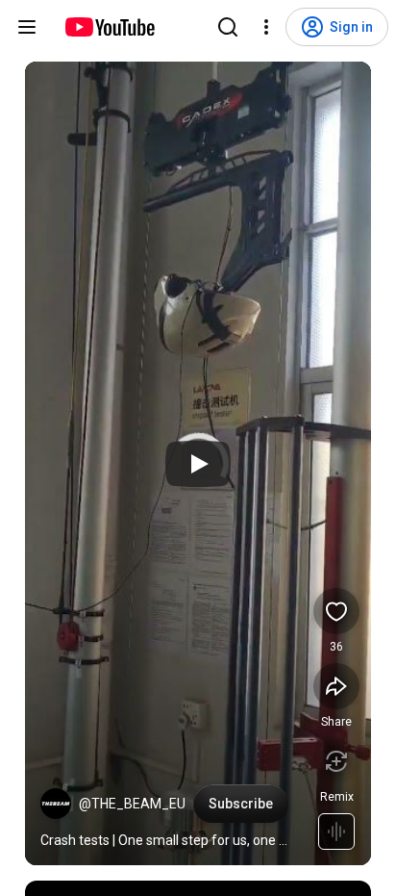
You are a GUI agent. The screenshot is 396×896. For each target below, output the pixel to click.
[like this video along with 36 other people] (336, 611)
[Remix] (336, 761)
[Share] (336, 686)
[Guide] (26, 26)
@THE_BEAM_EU (132, 803)
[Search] (227, 26)
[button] (55, 803)
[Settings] (266, 26)
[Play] (198, 464)
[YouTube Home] (109, 27)
